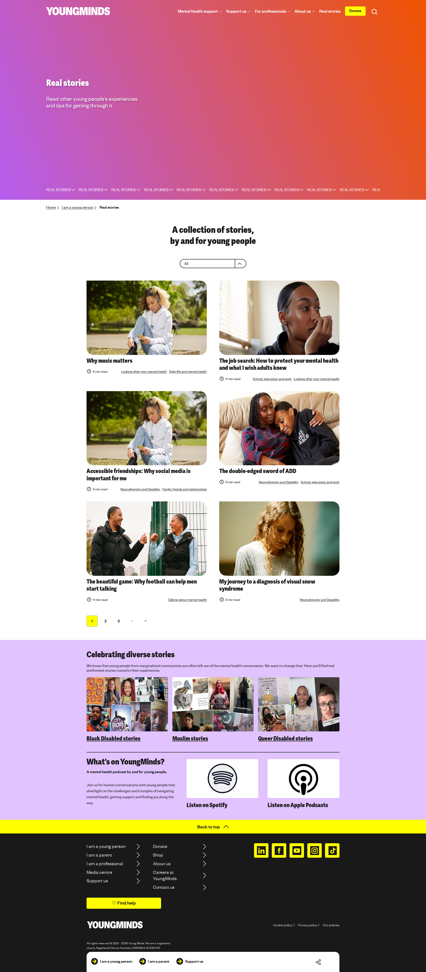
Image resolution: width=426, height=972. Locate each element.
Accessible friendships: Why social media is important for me (139, 474)
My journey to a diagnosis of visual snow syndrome (267, 585)
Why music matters (109, 360)
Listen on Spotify (207, 805)
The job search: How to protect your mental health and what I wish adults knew (278, 364)
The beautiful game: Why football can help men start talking (142, 585)
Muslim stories (190, 738)
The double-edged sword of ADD (257, 471)
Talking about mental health (187, 600)
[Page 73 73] (145, 621)
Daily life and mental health (188, 371)
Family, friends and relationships (184, 489)
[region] (213, 709)
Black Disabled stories (113, 738)
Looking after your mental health (144, 371)
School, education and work (272, 379)
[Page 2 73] (132, 621)
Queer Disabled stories (285, 738)
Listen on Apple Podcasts (298, 805)
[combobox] (213, 263)
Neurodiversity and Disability (140, 489)
